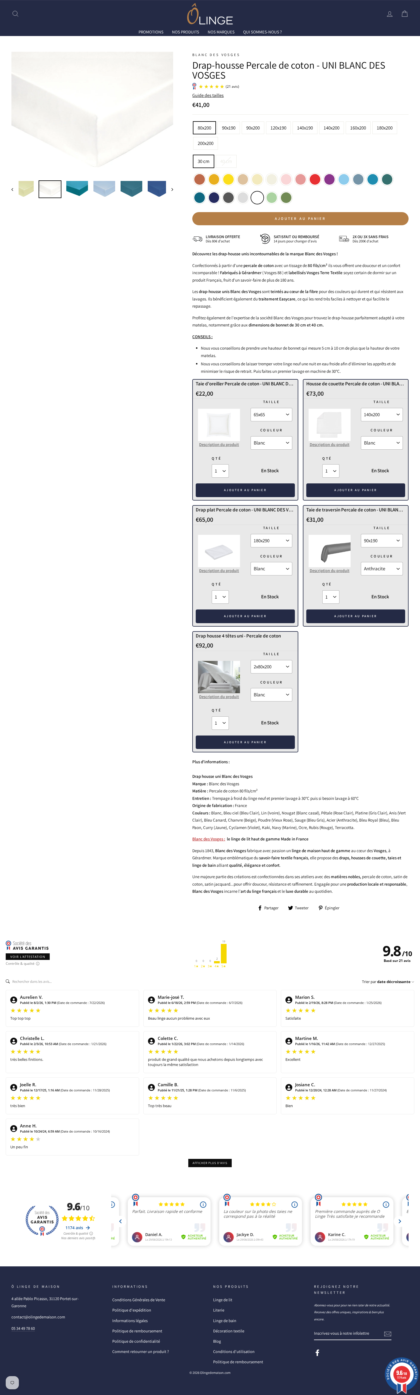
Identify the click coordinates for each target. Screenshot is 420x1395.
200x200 (205, 143)
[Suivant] (169, 189)
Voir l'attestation (27, 956)
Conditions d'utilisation (234, 1351)
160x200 (358, 128)
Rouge (315, 179)
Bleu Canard (387, 179)
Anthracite (228, 198)
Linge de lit (222, 1299)
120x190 (278, 128)
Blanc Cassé (272, 179)
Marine (214, 198)
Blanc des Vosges (216, 54)
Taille (271, 401)
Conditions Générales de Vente (138, 1299)
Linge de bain (224, 1320)
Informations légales (130, 1320)
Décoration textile (228, 1331)
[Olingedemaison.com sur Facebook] (317, 1352)
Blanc (257, 198)
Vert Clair (272, 198)
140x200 (331, 128)
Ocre (214, 179)
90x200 (253, 128)
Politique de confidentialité (136, 1341)
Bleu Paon (199, 198)
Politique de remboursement (137, 1331)
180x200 (385, 128)
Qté (216, 458)
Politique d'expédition (131, 1310)
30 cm (203, 161)
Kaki (286, 198)
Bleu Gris (358, 179)
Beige (243, 179)
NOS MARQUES (221, 32)
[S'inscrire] (387, 1333)
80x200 (204, 128)
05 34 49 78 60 (23, 1328)
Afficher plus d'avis (210, 1163)
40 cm (226, 161)
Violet (329, 179)
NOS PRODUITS (185, 32)
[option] (92, 114)
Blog (217, 1341)
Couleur (271, 430)
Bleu (373, 179)
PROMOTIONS (151, 32)
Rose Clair (286, 179)
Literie (218, 1310)
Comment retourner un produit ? (140, 1351)
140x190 (305, 128)
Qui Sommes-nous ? (262, 32)
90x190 (228, 128)
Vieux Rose (301, 179)
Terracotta (199, 179)
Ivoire (257, 179)
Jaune (228, 179)
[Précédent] (15, 189)
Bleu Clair (344, 179)
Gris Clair (243, 198)
